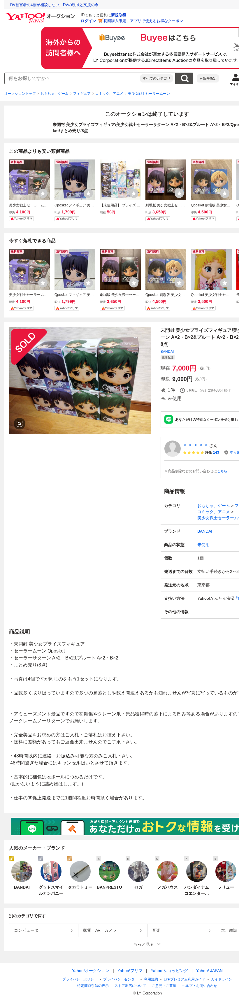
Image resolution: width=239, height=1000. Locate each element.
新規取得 (118, 15)
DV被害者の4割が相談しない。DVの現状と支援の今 (54, 5)
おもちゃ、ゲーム (54, 94)
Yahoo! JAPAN (209, 970)
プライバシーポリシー (79, 979)
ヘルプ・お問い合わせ (199, 986)
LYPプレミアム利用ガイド (184, 979)
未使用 (203, 544)
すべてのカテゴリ (157, 78)
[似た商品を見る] (19, 423)
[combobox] (72, 78)
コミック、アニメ (109, 94)
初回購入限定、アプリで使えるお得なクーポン (143, 21)
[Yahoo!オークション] (41, 14)
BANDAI (167, 352)
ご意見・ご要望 (164, 986)
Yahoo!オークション (90, 970)
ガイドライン (221, 979)
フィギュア (82, 94)
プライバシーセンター (120, 979)
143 (216, 452)
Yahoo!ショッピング (169, 970)
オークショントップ (20, 94)
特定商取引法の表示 (93, 986)
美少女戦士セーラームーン (149, 94)
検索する (184, 78)
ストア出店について (130, 986)
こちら (222, 471)
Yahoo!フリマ (130, 970)
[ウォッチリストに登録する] (43, 193)
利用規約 (151, 979)
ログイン (88, 21)
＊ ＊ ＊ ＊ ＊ (195, 445)
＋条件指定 (208, 78)
